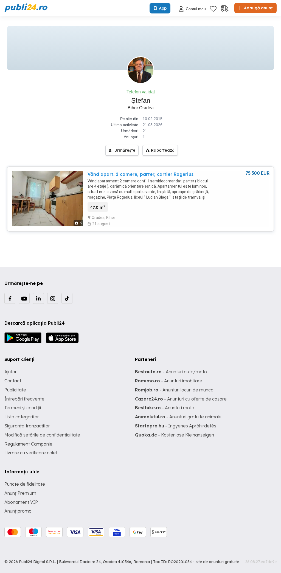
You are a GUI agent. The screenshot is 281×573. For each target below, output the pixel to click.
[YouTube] (24, 298)
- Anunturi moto (164, 407)
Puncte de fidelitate (24, 484)
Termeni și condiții (22, 407)
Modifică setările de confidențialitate (42, 435)
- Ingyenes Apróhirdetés (175, 426)
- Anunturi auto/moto (171, 371)
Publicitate (15, 390)
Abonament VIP (21, 502)
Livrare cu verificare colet (30, 452)
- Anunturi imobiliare (168, 380)
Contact (12, 380)
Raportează (163, 150)
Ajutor (10, 371)
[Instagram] (52, 298)
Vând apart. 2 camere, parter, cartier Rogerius (140, 174)
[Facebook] (10, 298)
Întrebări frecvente (24, 399)
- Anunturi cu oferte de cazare (181, 399)
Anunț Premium (20, 493)
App (163, 8)
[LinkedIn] (38, 298)
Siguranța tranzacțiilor (27, 426)
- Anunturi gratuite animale (178, 416)
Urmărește (124, 150)
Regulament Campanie (28, 444)
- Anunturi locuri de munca (174, 390)
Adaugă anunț (257, 7)
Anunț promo (18, 511)
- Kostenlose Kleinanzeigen (174, 435)
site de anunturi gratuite (217, 561)
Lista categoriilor (21, 416)
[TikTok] (67, 298)
